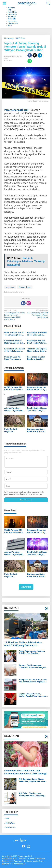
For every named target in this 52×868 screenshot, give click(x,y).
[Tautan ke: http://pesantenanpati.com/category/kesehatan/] (46, 736)
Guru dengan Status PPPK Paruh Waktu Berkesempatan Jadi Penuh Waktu (36, 430)
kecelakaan (10, 287)
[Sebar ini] (29, 55)
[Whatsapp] (29, 61)
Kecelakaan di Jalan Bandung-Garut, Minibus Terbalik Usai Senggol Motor (37, 358)
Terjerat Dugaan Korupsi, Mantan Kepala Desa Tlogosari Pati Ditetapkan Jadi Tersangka (32, 695)
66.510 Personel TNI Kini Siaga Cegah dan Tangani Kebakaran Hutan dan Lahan (14, 388)
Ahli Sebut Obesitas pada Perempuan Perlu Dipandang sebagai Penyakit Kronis (31, 794)
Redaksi (22, 859)
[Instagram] (28, 303)
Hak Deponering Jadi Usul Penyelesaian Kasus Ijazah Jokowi (37, 313)
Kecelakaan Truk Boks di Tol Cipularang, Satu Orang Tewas (37, 333)
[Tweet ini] (34, 55)
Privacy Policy (19, 864)
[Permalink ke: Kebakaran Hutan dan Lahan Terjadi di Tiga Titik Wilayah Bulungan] (37, 379)
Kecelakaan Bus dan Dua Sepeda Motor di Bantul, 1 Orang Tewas (37, 342)
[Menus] (4, 3)
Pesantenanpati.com (16, 109)
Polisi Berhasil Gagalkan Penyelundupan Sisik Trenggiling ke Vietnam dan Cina (13, 430)
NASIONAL (8, 60)
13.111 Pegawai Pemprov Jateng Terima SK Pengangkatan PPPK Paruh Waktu (14, 315)
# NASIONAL (9, 823)
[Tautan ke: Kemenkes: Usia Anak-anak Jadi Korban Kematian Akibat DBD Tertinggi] (26, 754)
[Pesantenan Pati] (26, 3)
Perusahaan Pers (9, 859)
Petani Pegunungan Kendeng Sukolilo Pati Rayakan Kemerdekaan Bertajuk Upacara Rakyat (33, 652)
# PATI (6, 818)
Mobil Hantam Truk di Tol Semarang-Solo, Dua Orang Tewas (14, 333)
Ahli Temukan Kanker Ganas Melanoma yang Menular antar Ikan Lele (32, 780)
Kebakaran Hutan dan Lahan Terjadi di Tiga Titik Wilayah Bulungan (36, 388)
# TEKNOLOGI (9, 827)
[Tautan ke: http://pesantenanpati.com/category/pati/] (46, 608)
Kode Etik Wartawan (36, 859)
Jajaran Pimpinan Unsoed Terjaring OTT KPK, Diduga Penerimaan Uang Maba (14, 409)
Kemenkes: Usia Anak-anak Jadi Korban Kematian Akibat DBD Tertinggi (25, 772)
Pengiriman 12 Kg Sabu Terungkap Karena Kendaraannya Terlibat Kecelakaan (14, 358)
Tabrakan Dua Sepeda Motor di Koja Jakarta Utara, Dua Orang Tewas (37, 350)
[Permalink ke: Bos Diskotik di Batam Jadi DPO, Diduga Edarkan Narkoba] (37, 400)
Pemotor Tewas (25, 287)
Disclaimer (6, 864)
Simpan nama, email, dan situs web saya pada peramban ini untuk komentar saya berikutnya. (24, 493)
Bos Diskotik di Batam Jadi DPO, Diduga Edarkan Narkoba (37, 409)
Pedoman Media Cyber (33, 861)
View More (26, 587)
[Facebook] (23, 303)
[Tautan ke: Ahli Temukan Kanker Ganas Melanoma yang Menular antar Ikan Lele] (10, 784)
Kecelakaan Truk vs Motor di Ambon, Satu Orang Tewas (14, 342)
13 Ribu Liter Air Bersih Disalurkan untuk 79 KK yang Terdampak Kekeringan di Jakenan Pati (23, 644)
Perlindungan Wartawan (12, 861)
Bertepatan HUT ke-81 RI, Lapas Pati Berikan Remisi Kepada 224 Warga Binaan (33, 680)
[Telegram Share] (40, 55)
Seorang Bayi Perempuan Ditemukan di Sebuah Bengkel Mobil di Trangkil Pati (32, 666)
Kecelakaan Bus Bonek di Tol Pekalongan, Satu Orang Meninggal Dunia (14, 350)
